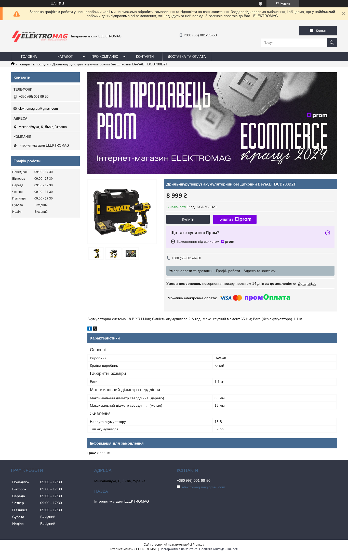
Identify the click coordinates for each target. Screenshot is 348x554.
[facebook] (89, 329)
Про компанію (104, 57)
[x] (95, 329)
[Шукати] (332, 42)
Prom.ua (198, 544)
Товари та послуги (33, 64)
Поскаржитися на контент (178, 549)
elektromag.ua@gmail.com (38, 108)
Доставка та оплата (187, 57)
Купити (188, 219)
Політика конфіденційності (218, 549)
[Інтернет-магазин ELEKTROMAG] (40, 43)
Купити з (226, 219)
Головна (29, 57)
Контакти (145, 57)
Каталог (65, 57)
